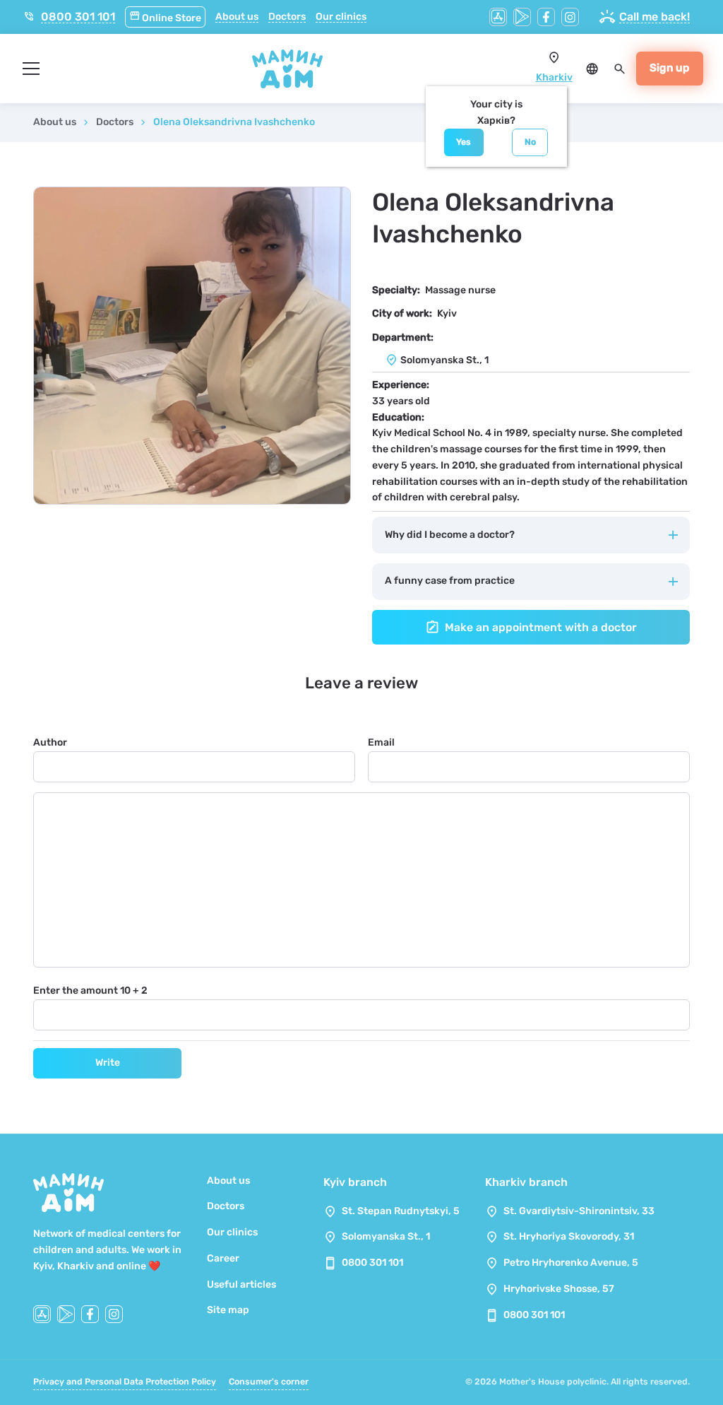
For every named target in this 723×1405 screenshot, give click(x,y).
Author (50, 742)
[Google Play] (522, 16)
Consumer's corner (269, 1382)
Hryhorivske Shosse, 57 (558, 1289)
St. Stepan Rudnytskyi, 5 (401, 1211)
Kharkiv (554, 77)
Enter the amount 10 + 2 (90, 990)
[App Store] (498, 16)
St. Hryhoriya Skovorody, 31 (568, 1236)
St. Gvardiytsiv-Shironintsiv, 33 (579, 1211)
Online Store (165, 18)
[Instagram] (570, 16)
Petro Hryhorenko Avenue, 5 (570, 1263)
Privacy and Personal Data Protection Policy (124, 1382)
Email (381, 742)
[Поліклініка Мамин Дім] (287, 68)
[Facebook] (546, 16)
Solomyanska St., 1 (386, 1236)
